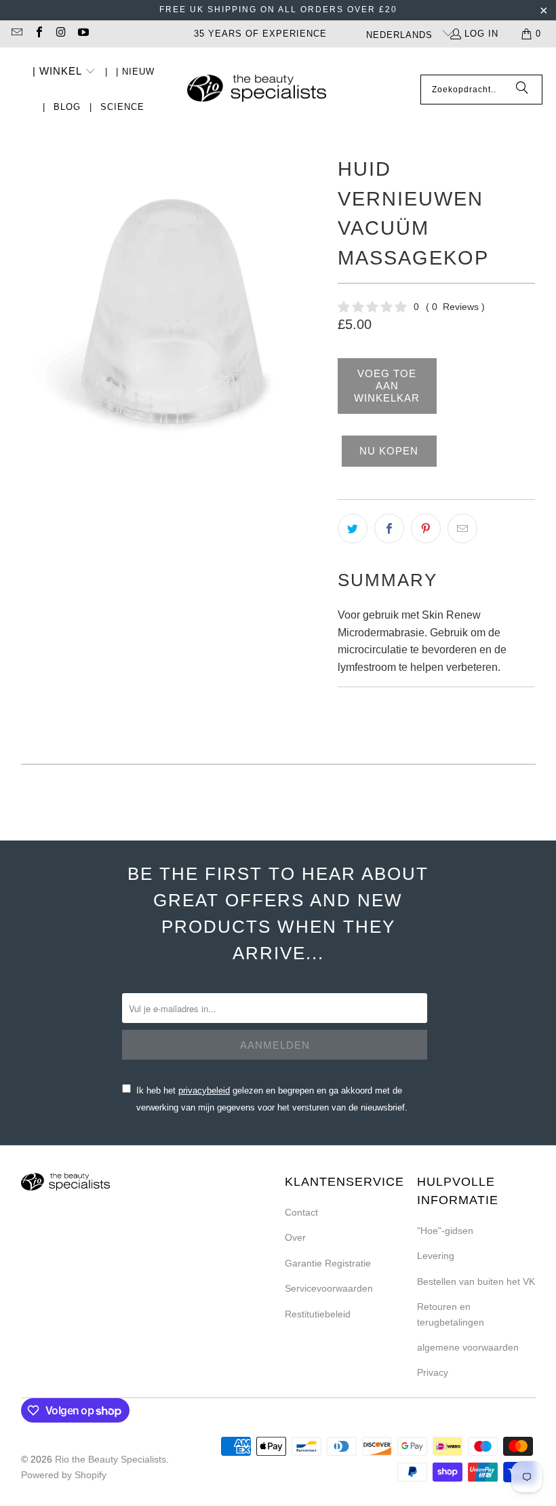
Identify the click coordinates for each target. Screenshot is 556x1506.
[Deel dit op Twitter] (353, 528)
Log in (481, 33)
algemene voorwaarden (468, 1347)
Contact (301, 1212)
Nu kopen (388, 451)
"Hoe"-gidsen (445, 1230)
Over (295, 1237)
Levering (435, 1255)
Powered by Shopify (63, 1474)
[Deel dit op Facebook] (389, 528)
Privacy (432, 1372)
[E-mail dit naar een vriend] (462, 528)
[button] (64, 72)
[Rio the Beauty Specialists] (256, 89)
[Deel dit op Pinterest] (426, 528)
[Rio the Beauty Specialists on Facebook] (38, 33)
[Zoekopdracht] (522, 89)
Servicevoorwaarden (329, 1288)
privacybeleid (204, 1090)
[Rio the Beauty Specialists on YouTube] (82, 33)
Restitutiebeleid (318, 1314)
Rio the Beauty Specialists (110, 1459)
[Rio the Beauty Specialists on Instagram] (60, 33)
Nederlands (401, 35)
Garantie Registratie (328, 1263)
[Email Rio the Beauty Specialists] (16, 33)
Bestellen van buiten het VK (476, 1281)
